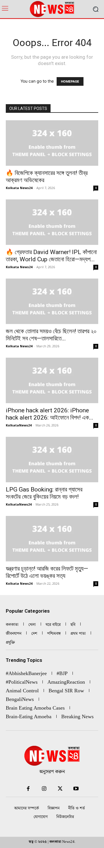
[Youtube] (75, 788)
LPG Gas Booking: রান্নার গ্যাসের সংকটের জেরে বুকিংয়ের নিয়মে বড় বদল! (44, 493)
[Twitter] (59, 788)
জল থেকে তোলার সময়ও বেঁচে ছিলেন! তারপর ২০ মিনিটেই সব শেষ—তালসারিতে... (51, 335)
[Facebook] (28, 788)
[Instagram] (44, 788)
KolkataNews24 (18, 425)
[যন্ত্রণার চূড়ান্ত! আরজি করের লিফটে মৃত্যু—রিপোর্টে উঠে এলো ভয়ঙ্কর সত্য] (52, 538)
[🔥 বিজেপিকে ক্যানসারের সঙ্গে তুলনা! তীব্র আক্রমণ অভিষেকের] (52, 143)
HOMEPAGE (70, 81)
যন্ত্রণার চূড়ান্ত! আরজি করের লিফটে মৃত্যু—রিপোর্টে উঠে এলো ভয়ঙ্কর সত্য (47, 572)
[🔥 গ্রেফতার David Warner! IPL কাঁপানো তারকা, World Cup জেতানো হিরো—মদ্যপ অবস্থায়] (52, 222)
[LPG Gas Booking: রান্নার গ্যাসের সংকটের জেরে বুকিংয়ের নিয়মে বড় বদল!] (52, 459)
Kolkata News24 (19, 188)
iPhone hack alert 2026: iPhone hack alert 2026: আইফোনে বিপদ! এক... (49, 414)
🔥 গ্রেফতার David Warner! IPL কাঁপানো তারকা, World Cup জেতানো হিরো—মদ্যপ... (51, 256)
